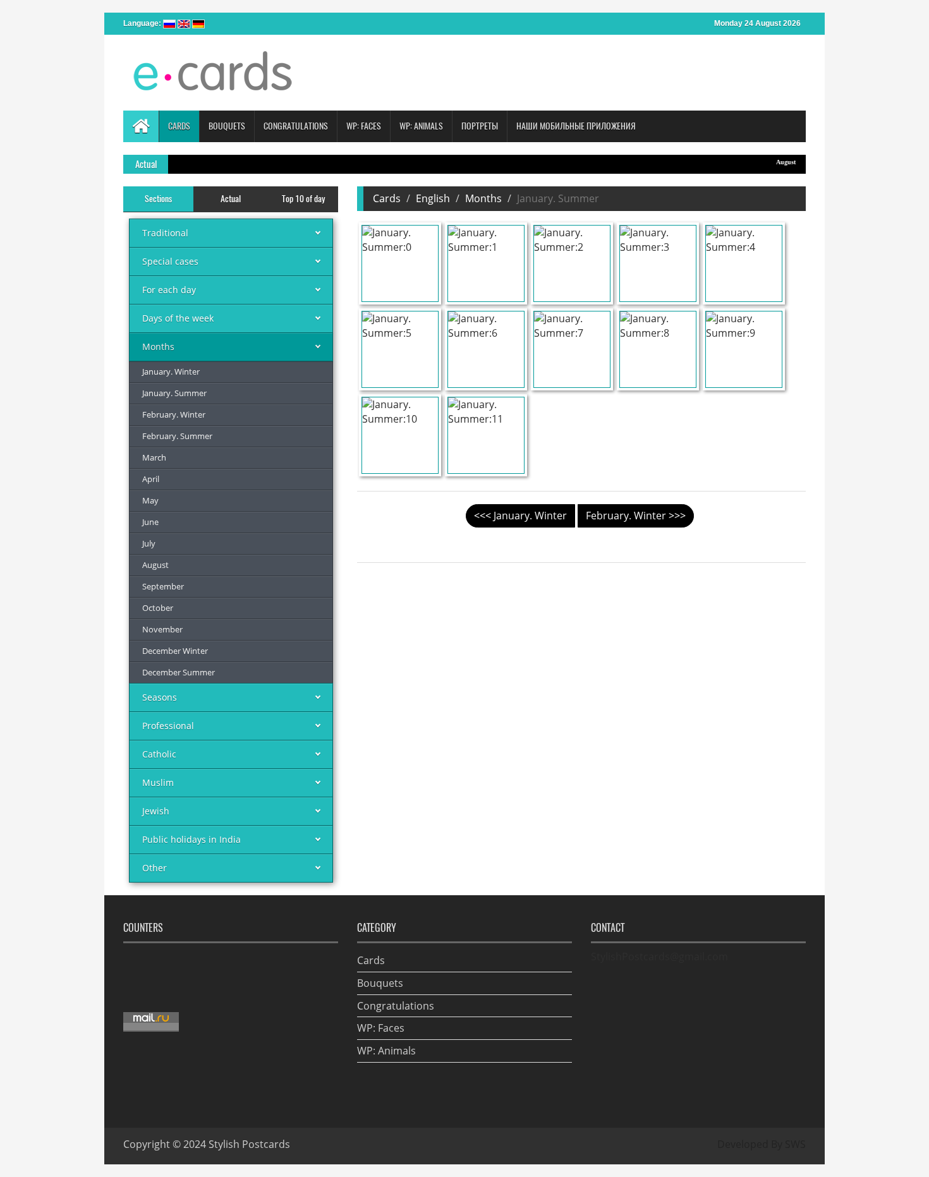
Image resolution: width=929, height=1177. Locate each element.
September (163, 586)
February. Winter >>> (636, 515)
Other (154, 868)
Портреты (479, 126)
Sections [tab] (158, 199)
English (433, 198)
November (162, 629)
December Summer (178, 672)
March (154, 457)
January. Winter (171, 371)
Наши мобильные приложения (576, 126)
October (157, 607)
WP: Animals (386, 1051)
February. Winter (173, 414)
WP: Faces (380, 1028)
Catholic (159, 754)
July (148, 543)
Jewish (155, 811)
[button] (179, 126)
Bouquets (380, 983)
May (150, 500)
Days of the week (178, 318)
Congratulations (395, 1006)
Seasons (159, 697)
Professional (168, 726)
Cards (387, 198)
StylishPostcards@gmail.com (659, 956)
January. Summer (174, 393)
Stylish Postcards (249, 1144)
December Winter (175, 650)
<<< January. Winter (520, 515)
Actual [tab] (231, 199)
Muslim (158, 782)
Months (158, 347)
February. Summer (177, 436)
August (767, 162)
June (150, 522)
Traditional (165, 233)
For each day (169, 290)
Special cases (170, 261)
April (150, 479)
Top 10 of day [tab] (303, 199)
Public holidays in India (191, 839)
